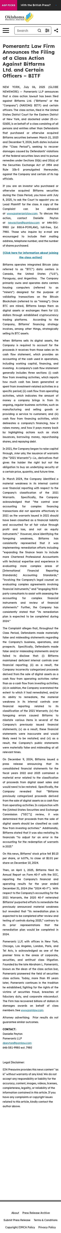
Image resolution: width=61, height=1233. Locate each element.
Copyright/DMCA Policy (20, 1227)
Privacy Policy (47, 1227)
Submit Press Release (17, 1220)
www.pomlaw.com (32, 1010)
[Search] (39, 30)
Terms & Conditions (45, 1220)
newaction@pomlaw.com (24, 222)
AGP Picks (8, 5)
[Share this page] (56, 30)
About (15, 1212)
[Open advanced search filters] (47, 30)
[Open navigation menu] (6, 30)
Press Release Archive (36, 1212)
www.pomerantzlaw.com (22, 213)
